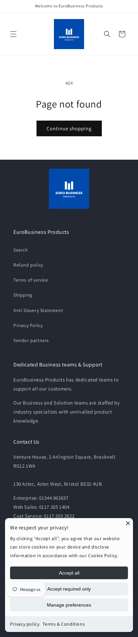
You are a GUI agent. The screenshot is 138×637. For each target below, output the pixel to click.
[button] (13, 34)
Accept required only (69, 589)
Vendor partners (31, 340)
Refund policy (28, 265)
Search (20, 250)
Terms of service (30, 280)
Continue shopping (69, 128)
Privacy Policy (28, 325)
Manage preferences (69, 605)
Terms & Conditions (64, 624)
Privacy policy (24, 624)
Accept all (69, 573)
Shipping (22, 295)
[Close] (128, 523)
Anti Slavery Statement (38, 310)
